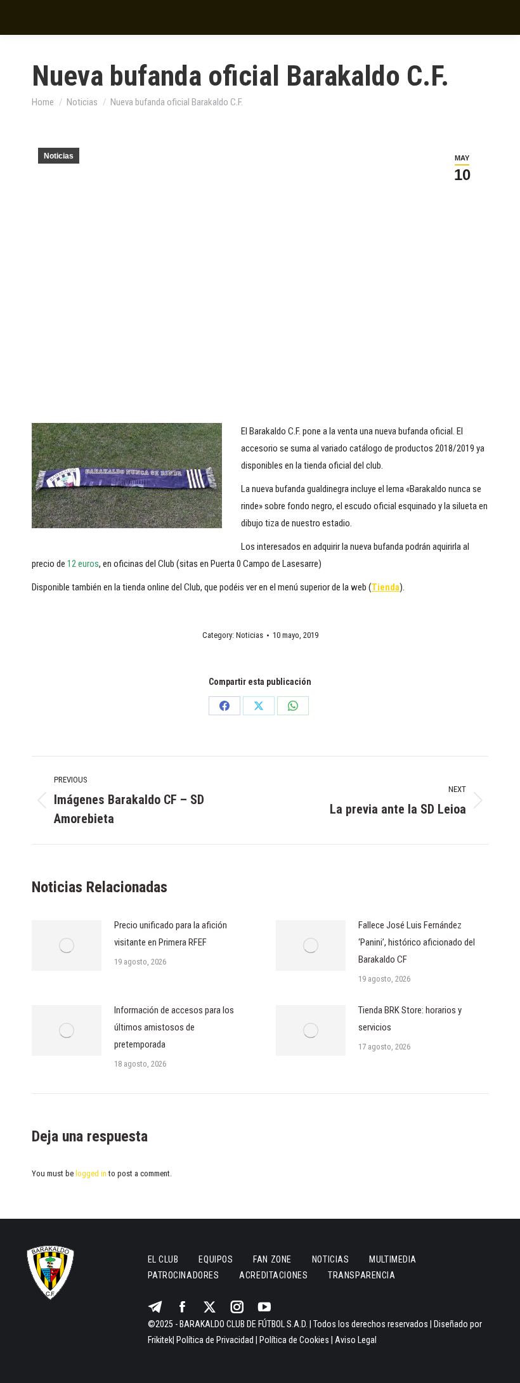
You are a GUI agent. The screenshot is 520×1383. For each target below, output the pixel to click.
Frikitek (160, 1340)
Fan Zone (272, 1259)
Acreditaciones (273, 1275)
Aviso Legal (356, 1340)
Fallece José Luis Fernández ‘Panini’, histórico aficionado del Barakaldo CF (416, 942)
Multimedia (393, 1259)
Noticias (59, 156)
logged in (91, 1173)
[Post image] (66, 945)
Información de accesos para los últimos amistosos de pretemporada (174, 1027)
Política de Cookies (294, 1340)
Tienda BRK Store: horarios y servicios (410, 1018)
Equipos (215, 1259)
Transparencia (361, 1275)
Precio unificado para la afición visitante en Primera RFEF (170, 933)
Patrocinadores (183, 1275)
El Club (163, 1259)
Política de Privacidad (215, 1340)
